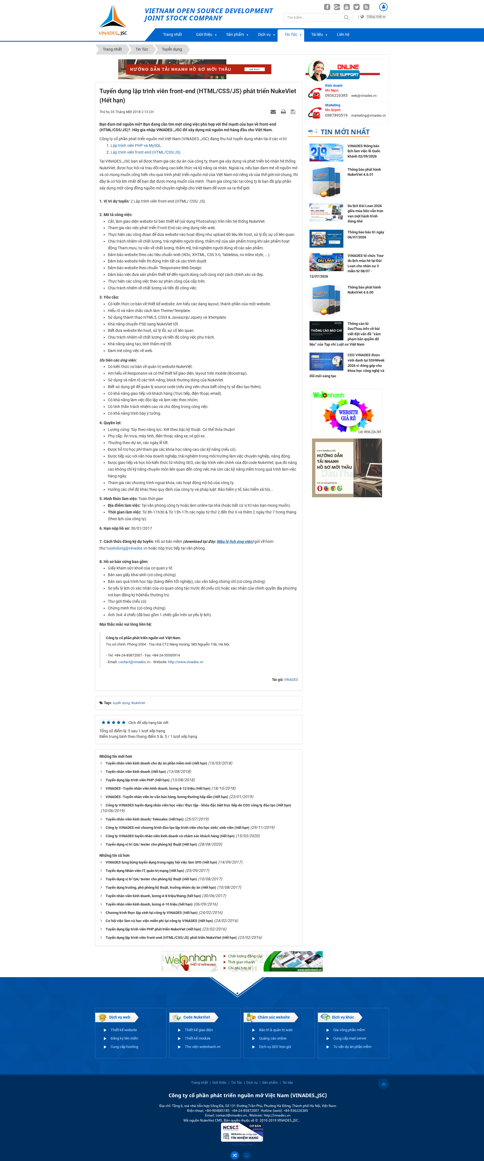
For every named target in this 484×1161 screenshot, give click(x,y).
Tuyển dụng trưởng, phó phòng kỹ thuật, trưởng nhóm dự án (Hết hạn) (161, 887)
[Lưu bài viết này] (294, 111)
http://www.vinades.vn (185, 662)
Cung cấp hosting (124, 1047)
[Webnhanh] (347, 411)
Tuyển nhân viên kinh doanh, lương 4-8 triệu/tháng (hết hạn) (153, 896)
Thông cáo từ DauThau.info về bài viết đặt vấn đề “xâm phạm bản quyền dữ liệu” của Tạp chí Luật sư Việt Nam (345, 334)
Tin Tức (291, 34)
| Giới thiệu (218, 1083)
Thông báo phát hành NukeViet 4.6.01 (364, 172)
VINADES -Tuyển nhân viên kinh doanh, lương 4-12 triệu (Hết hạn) (158, 788)
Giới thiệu (204, 34)
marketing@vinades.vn (368, 116)
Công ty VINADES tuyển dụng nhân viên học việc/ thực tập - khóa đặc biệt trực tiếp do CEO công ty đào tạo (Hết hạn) (198, 805)
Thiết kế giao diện (199, 1030)
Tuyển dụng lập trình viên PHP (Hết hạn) (138, 780)
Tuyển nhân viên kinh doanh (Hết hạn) (136, 772)
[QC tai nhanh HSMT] (198, 69)
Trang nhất (172, 34)
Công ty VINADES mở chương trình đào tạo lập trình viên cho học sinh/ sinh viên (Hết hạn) (178, 827)
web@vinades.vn (364, 96)
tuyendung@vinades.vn (127, 548)
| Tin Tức (235, 1083)
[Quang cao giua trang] (242, 961)
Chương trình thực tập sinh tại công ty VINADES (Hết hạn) (152, 913)
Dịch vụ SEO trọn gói (275, 1047)
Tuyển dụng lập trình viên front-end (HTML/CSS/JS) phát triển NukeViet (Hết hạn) (171, 937)
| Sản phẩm (269, 1083)
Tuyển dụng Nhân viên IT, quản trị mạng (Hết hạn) (145, 871)
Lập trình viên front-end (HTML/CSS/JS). (146, 152)
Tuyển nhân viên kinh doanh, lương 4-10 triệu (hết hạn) (149, 904)
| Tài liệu (286, 1083)
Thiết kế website (124, 1030)
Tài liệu (317, 34)
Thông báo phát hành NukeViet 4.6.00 (364, 290)
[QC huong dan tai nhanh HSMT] (347, 467)
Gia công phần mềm (349, 1030)
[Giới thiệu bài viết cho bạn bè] (274, 111)
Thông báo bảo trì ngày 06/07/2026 (366, 235)
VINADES (291, 680)
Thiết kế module (197, 1038)
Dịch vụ (264, 34)
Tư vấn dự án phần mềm (352, 1047)
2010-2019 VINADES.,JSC (279, 1120)
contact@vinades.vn (134, 662)
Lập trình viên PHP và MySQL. (136, 145)
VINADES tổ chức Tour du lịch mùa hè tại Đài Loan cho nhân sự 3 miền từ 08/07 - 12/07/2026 (347, 266)
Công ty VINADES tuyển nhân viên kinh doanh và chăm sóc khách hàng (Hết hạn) (170, 836)
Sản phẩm (235, 34)
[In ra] (284, 111)
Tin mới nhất (345, 131)
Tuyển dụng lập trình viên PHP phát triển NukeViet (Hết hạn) (153, 929)
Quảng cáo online (273, 1038)
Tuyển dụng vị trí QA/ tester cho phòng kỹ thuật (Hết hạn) (151, 844)
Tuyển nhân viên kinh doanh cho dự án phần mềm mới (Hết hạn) (156, 763)
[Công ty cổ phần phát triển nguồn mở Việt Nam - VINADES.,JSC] (119, 20)
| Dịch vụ (251, 1083)
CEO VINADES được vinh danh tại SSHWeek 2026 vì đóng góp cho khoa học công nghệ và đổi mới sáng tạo (347, 365)
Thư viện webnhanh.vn (202, 1047)
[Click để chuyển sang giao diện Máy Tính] (247, 1155)
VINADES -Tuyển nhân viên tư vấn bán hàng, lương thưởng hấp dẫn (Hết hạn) (167, 797)
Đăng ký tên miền (124, 1038)
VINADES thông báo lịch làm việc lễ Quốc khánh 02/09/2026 (364, 151)
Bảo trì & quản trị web (275, 1030)
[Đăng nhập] (383, 7)
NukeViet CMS (211, 1120)
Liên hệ (343, 34)
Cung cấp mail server (349, 1038)
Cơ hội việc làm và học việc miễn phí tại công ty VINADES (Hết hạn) (159, 921)
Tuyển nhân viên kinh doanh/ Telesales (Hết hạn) (145, 819)
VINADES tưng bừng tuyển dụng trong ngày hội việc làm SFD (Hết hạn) (161, 862)
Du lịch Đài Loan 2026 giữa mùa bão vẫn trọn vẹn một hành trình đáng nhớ (365, 214)
